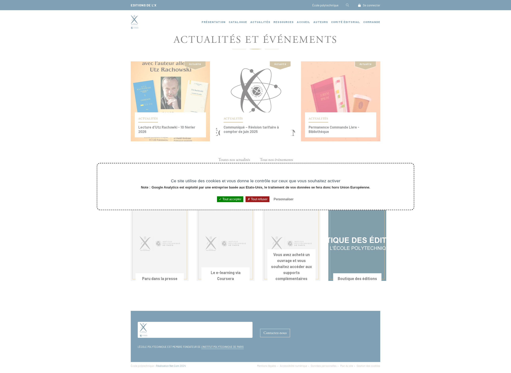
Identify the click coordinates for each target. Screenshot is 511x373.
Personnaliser (283, 199)
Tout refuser (258, 199)
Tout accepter (231, 199)
